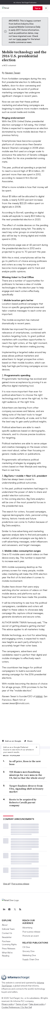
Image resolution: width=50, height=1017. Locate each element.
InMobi (39, 696)
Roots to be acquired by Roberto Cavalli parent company (22, 802)
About (4, 925)
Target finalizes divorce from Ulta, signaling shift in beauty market (26, 788)
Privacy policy (8, 1004)
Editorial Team (8, 929)
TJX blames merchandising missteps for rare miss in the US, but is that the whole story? (27, 774)
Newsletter (7, 937)
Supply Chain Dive (30, 959)
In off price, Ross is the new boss (25, 763)
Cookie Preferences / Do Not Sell (17, 1007)
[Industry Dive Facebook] (9, 909)
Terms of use (21, 1004)
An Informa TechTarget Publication (25, 2)
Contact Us (7, 933)
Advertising (27, 927)
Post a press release (20, 883)
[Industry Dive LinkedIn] (4, 909)
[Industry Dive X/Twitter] (14, 909)
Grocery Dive (28, 951)
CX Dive (26, 947)
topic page (21, 39)
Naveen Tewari (12, 72)
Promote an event (30, 936)
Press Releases (8, 948)
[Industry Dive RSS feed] (20, 909)
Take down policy (37, 1004)
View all (6, 883)
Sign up (38, 8)
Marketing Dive (29, 955)
